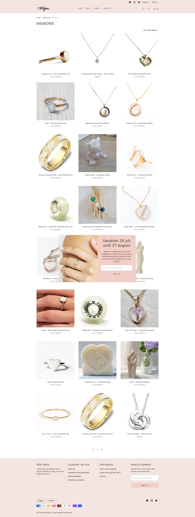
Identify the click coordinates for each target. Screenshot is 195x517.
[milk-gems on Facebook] (130, 2)
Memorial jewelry (74, 476)
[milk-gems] (43, 9)
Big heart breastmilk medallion (97, 123)
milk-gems (47, 513)
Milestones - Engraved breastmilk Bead (97, 330)
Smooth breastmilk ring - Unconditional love (55, 175)
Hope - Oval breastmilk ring (55, 123)
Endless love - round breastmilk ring (55, 74)
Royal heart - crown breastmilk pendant (139, 227)
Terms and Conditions (108, 469)
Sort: (149, 30)
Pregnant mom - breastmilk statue (97, 382)
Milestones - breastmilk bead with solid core (55, 227)
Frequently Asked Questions (79, 473)
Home (38, 17)
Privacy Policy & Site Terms (110, 473)
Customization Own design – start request (97, 74)
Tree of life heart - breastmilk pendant (139, 330)
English (145, 2)
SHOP (88, 8)
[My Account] (149, 8)
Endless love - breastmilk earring (139, 175)
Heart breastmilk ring (55, 382)
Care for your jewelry (76, 480)
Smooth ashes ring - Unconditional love (97, 434)
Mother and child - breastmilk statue (139, 278)
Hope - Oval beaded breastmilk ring (55, 330)
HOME (81, 8)
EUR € (154, 2)
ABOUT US (107, 8)
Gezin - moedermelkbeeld (139, 382)
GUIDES (96, 8)
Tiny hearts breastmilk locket (139, 74)
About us (71, 469)
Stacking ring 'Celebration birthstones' (97, 227)
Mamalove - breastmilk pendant (55, 278)
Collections (46, 17)
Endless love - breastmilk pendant (139, 123)
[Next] (109, 449)
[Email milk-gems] (139, 2)
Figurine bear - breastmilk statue (97, 175)
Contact (103, 476)
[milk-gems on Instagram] (134, 2)
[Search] (143, 8)
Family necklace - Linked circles (139, 434)
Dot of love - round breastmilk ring (55, 434)
